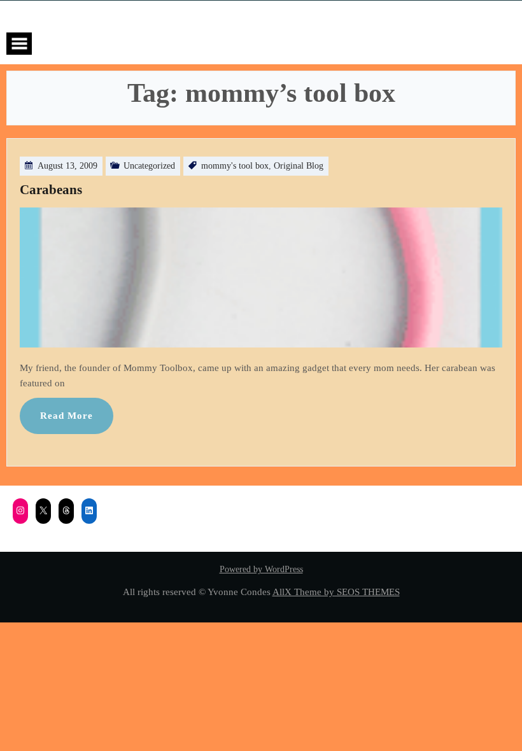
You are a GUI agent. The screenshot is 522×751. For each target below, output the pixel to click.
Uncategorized (149, 166)
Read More (66, 415)
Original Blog (298, 166)
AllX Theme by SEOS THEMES (336, 591)
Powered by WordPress (261, 569)
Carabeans (51, 189)
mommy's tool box (235, 166)
